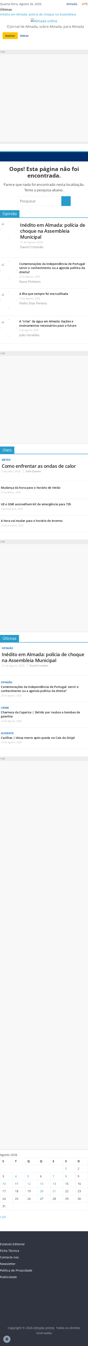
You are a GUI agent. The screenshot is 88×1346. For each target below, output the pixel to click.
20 (41, 1191)
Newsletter (8, 1264)
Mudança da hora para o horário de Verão (30, 488)
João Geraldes (29, 335)
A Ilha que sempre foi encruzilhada (43, 294)
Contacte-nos (9, 1257)
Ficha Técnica (9, 1251)
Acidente (7, 733)
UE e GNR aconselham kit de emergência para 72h (36, 504)
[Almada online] (4, 156)
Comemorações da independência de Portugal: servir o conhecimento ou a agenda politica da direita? (52, 268)
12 (29, 1184)
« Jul (3, 1217)
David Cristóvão (31, 247)
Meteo (6, 460)
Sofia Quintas (33, 471)
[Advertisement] (44, 98)
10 (4, 1184)
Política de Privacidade (16, 1270)
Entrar (24, 36)
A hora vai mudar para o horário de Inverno (32, 521)
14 (54, 1184)
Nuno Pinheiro (30, 281)
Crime (5, 708)
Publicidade (8, 1277)
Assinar (10, 36)
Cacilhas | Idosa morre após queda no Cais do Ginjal (38, 738)
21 (54, 1191)
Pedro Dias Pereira (33, 303)
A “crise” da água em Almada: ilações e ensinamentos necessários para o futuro (47, 323)
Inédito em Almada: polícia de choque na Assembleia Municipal (52, 231)
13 (41, 1184)
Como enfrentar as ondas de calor (39, 466)
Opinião (10, 213)
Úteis (7, 449)
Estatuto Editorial (12, 1244)
